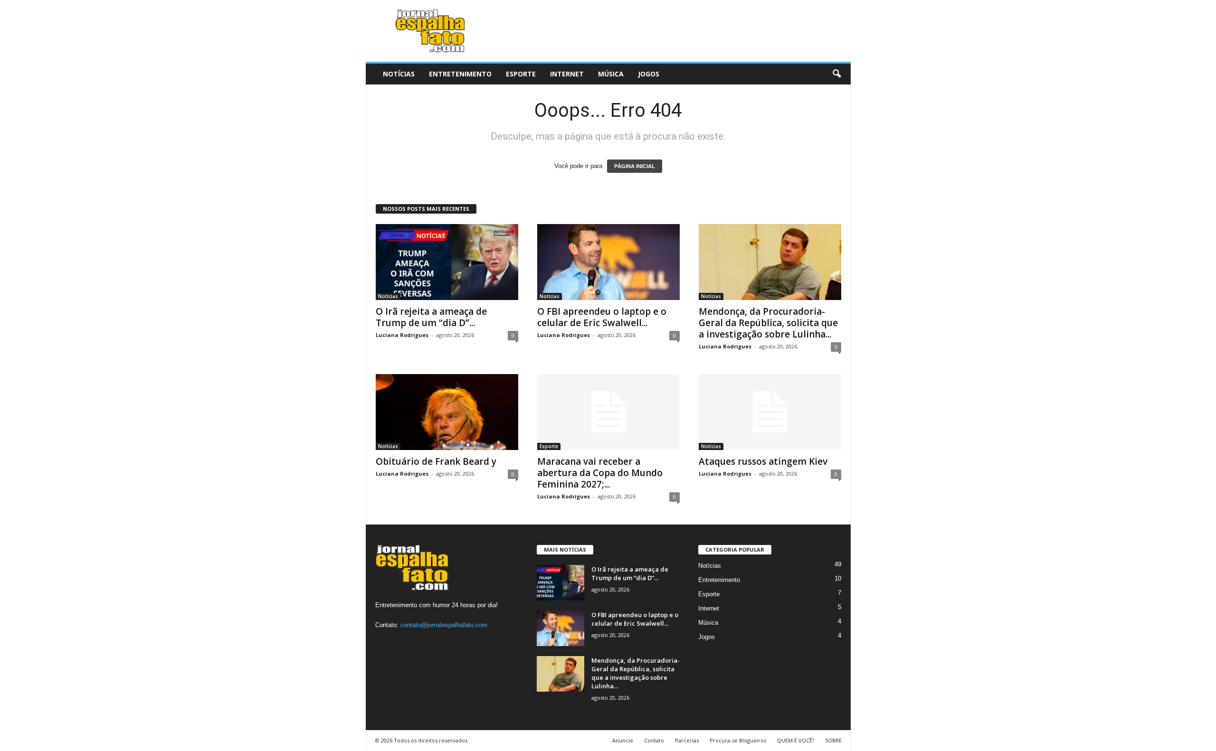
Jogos (648, 73)
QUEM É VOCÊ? (795, 740)
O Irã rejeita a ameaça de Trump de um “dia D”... (431, 317)
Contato (654, 740)
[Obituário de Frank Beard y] (447, 412)
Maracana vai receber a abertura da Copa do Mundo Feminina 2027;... (600, 472)
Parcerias (687, 740)
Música (611, 73)
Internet (567, 73)
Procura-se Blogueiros (738, 740)
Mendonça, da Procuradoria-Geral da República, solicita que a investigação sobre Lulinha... (768, 322)
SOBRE (833, 740)
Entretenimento (460, 73)
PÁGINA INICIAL (634, 166)
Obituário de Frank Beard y (436, 461)
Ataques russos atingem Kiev (763, 461)
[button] (836, 74)
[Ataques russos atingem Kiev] (770, 412)
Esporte (521, 73)
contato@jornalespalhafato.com (443, 625)
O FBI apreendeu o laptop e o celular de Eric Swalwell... (601, 317)
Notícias (399, 73)
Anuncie (622, 740)
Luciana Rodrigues (402, 334)
